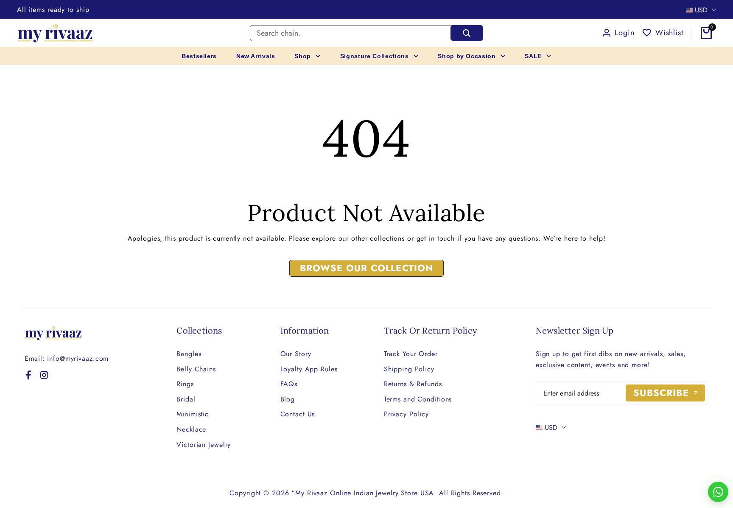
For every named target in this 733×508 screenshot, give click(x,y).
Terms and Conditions (418, 399)
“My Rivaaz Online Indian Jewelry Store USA (362, 493)
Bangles (188, 354)
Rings (184, 384)
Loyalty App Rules (309, 369)
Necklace (191, 429)
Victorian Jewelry (203, 444)
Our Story (295, 354)
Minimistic (192, 414)
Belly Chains (196, 369)
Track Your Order (411, 354)
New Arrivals (255, 56)
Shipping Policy (409, 369)
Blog (287, 399)
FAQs (289, 384)
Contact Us (297, 414)
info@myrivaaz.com (78, 358)
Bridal (185, 399)
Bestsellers (199, 56)
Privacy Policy (406, 414)
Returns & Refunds (413, 384)
